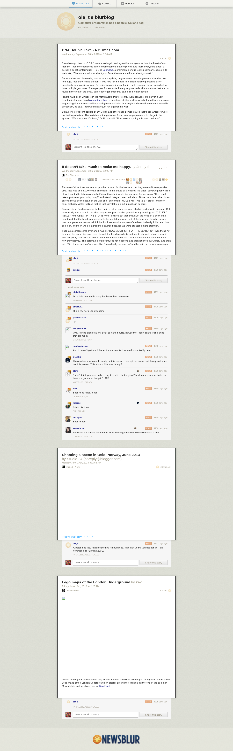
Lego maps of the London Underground (96, 582)
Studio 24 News (73, 467)
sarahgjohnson (80, 346)
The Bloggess (72, 175)
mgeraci (77, 403)
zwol (75, 389)
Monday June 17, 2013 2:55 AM (81, 462)
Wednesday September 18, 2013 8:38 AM (87, 54)
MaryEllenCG (79, 329)
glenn (75, 371)
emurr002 (78, 307)
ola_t (75, 134)
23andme (108, 69)
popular (76, 270)
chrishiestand (79, 292)
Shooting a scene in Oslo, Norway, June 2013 (101, 455)
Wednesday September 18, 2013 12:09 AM (87, 170)
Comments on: (72, 591)
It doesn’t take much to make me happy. (96, 167)
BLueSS (77, 357)
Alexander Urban (98, 100)
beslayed (77, 417)
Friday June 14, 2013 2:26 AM (80, 586)
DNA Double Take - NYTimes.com (90, 50)
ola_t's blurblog (96, 17)
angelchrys (78, 428)
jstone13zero (79, 318)
